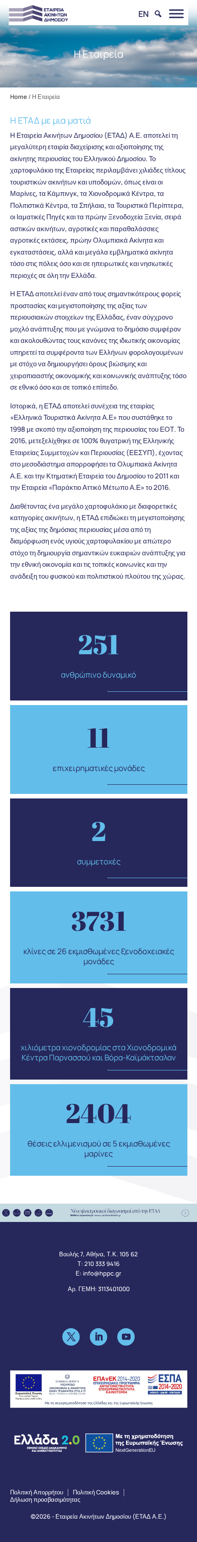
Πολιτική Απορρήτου (36, 1492)
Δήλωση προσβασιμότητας (45, 1499)
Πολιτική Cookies (96, 1492)
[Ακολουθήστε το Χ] (71, 1337)
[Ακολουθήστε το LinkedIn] (98, 1337)
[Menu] (176, 13)
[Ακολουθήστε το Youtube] (126, 1337)
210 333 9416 (102, 1264)
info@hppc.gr (102, 1273)
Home (18, 96)
